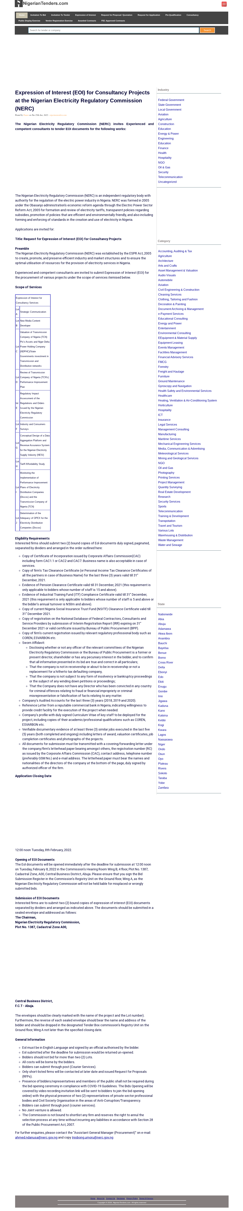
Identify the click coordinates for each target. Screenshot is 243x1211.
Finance (163, 148)
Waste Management (170, 540)
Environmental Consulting (174, 333)
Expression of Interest (85, 15)
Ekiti (161, 681)
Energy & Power (168, 133)
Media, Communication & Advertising (181, 448)
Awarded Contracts (87, 21)
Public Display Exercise (29, 21)
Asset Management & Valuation (178, 270)
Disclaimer (121, 1198)
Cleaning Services (169, 294)
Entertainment (167, 328)
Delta (161, 667)
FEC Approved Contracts (113, 21)
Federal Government (171, 99)
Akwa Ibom (165, 633)
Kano (161, 710)
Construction (166, 124)
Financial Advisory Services (175, 357)
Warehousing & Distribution (175, 535)
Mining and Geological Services (178, 458)
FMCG (162, 361)
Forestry (163, 366)
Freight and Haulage (171, 371)
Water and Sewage (170, 544)
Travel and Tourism (170, 525)
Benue (162, 652)
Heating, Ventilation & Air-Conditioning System (187, 400)
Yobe (161, 782)
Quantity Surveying (170, 487)
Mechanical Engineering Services (179, 443)
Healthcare (165, 395)
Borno (162, 657)
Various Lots (166, 530)
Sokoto (162, 773)
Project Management (171, 482)
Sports (162, 506)
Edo (160, 676)
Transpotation (166, 520)
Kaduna (163, 705)
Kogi (161, 725)
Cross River (165, 662)
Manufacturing (167, 434)
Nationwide (165, 614)
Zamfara (163, 787)
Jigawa (162, 701)
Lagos (162, 734)
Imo (160, 696)
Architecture (165, 260)
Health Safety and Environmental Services (185, 390)
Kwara (162, 729)
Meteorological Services (173, 453)
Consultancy (193, 15)
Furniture (164, 376)
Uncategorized (167, 181)
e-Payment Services (171, 313)
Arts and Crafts (167, 265)
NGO (161, 162)
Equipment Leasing (170, 342)
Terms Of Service (146, 1198)
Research (164, 496)
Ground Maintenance (171, 381)
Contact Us (110, 1198)
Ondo (161, 749)
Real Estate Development (174, 491)
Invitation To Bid (38, 15)
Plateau (163, 763)
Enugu (162, 686)
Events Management (171, 347)
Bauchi (162, 643)
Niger (161, 744)
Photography (166, 472)
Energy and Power (170, 323)
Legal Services (167, 424)
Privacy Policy (132, 1198)
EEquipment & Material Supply (177, 337)
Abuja (162, 623)
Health (162, 152)
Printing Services (169, 477)
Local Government (169, 109)
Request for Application (149, 15)
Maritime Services (169, 439)
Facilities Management (172, 352)
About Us (100, 1198)
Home (21, 15)
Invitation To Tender (60, 15)
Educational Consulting (173, 318)
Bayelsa (163, 648)
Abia (161, 619)
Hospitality (164, 157)
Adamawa (164, 628)
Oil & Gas (164, 167)
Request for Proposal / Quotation (116, 15)
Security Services (169, 501)
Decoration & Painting (172, 304)
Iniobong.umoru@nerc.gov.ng (92, 1137)
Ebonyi (162, 672)
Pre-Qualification (173, 15)
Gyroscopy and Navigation (175, 386)
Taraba (162, 778)
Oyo (160, 758)
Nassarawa (165, 739)
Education (164, 128)
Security (163, 172)
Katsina (163, 715)
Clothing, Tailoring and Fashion (178, 299)
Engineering (166, 138)
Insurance (164, 419)
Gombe (162, 691)
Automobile (165, 280)
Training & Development (173, 516)
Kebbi (162, 720)
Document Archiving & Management (181, 309)
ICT (160, 414)
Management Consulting (173, 429)
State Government (169, 104)
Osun (161, 753)
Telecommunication (170, 177)
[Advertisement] (121, 61)
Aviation (163, 114)
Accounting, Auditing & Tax (175, 251)
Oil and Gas (165, 467)
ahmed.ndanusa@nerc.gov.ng (36, 1137)
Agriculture (165, 119)
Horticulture (165, 405)
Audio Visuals (167, 275)
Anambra (164, 638)
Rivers (162, 768)
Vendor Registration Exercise (59, 21)
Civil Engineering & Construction (178, 289)
